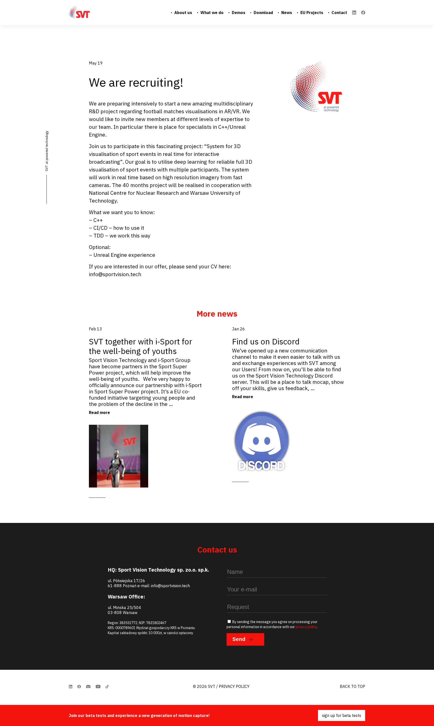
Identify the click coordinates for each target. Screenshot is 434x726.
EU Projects (311, 12)
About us (183, 12)
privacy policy (306, 627)
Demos (238, 12)
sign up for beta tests (341, 715)
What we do (212, 12)
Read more (99, 412)
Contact (339, 12)
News (286, 12)
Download (263, 12)
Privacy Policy (234, 686)
